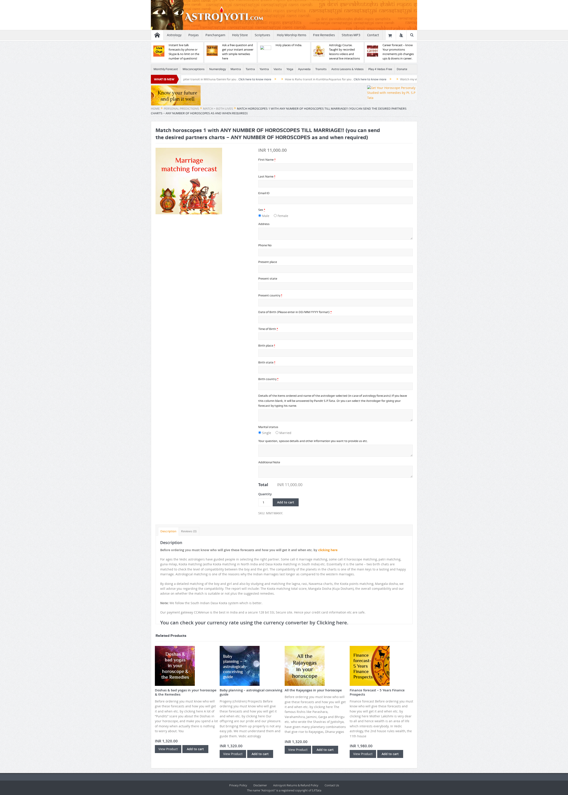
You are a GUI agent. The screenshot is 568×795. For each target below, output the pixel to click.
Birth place (266, 345)
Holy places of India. (289, 45)
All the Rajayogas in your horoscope (313, 690)
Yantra (264, 69)
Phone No (265, 245)
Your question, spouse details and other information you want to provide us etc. (313, 441)
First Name (267, 159)
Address (264, 224)
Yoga (289, 69)
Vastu (278, 69)
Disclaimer (260, 785)
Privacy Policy (238, 785)
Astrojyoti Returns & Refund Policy (295, 785)
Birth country (268, 379)
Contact (373, 35)
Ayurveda (304, 69)
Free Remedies (324, 35)
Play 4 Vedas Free (380, 69)
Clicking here (332, 622)
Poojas (193, 35)
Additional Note (269, 462)
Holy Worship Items (291, 35)
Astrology (174, 35)
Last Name (266, 176)
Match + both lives (218, 108)
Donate (402, 69)
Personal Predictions (181, 108)
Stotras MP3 (351, 35)
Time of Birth (268, 329)
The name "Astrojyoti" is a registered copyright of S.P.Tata (284, 790)
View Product (168, 749)
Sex (261, 209)
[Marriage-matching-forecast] (189, 181)
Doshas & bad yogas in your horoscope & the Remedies (186, 692)
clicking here (327, 550)
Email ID (264, 193)
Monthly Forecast (166, 69)
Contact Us (332, 785)
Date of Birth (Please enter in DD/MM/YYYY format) (295, 312)
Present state (267, 278)
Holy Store (240, 35)
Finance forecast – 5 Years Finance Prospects (377, 692)
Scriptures (262, 35)
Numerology (217, 69)
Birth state (266, 362)
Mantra (236, 69)
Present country (270, 295)
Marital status (268, 427)
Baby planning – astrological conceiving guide (251, 692)
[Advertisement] (284, 95)
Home (155, 108)
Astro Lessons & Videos (347, 69)
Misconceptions (194, 69)
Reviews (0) (189, 531)
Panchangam (215, 35)
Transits (321, 69)
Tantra (250, 69)
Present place (267, 262)
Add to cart (285, 502)
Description (168, 531)
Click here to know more (216, 79)
